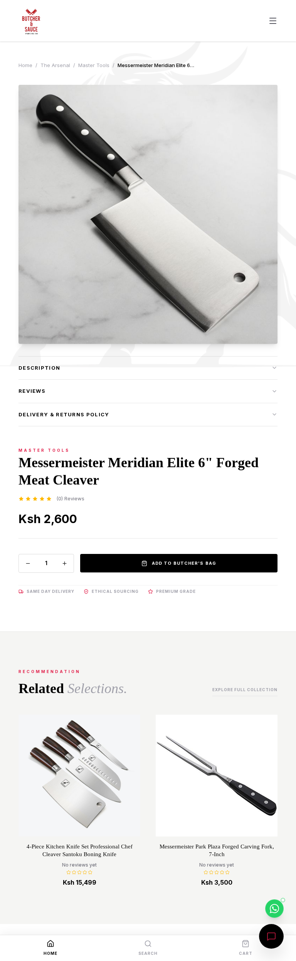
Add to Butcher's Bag (184, 563)
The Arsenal (55, 65)
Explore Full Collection (245, 689)
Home (25, 65)
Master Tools (93, 65)
